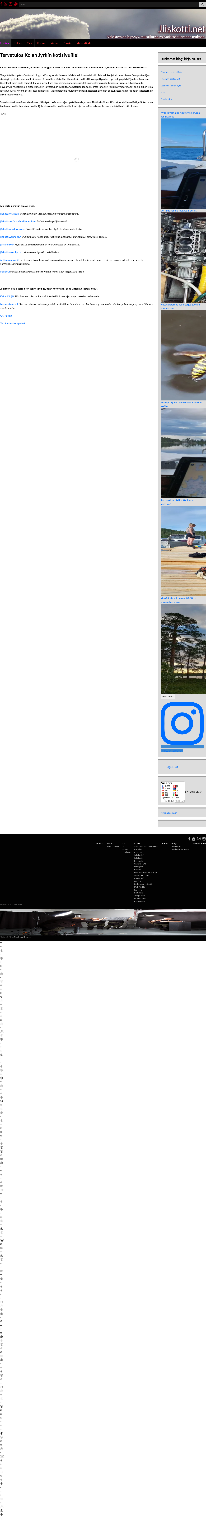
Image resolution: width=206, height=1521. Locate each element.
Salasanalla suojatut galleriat (146, 846)
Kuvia (40, 42)
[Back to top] (199, 1514)
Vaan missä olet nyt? (171, 85)
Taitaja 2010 (139, 895)
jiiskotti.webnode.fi (10, 236)
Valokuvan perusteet (180, 849)
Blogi (67, 42)
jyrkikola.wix (7, 244)
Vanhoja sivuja (113, 846)
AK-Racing (6, 315)
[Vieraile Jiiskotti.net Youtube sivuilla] (5, 3)
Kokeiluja (138, 849)
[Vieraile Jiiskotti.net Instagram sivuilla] (10, 3)
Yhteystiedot (85, 42)
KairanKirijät (7, 296)
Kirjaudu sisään (169, 812)
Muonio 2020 (140, 898)
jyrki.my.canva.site (10, 259)
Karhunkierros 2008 (143, 884)
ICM (163, 92)
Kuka (17, 42)
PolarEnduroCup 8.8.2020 (145, 872)
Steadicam (126, 852)
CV (29, 42)
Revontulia (138, 861)
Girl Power (138, 881)
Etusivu (99, 843)
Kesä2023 (138, 852)
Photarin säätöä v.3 (170, 78)
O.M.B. (125, 849)
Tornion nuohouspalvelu (13, 323)
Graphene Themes (22, 937)
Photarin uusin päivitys (172, 72)
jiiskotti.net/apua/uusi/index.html (18, 221)
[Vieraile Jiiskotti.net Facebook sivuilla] (1, 3)
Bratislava (138, 893)
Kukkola (137, 869)
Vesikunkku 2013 (141, 875)
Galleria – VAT (140, 864)
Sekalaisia (138, 858)
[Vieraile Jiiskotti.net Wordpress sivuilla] (16, 3)
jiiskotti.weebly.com (11, 252)
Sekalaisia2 (139, 855)
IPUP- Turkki (139, 887)
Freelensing (166, 99)
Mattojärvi (138, 866)
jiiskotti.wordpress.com (13, 228)
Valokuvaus (176, 846)
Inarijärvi (5, 271)
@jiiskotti (172, 767)
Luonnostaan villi (9, 303)
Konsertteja (139, 878)
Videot (55, 42)
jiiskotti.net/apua (9, 213)
